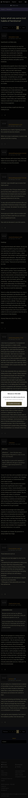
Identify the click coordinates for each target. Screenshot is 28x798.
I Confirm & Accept (14, 403)
